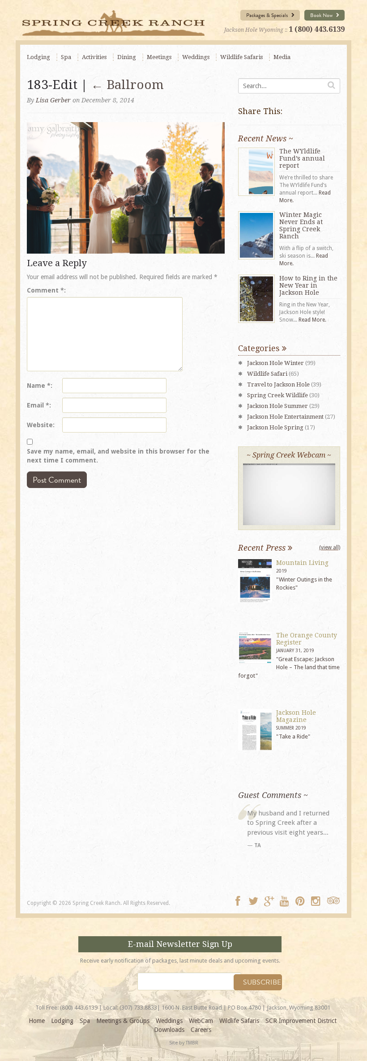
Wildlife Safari (267, 373)
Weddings (195, 57)
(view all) (329, 547)
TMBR (192, 1043)
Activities (94, 57)
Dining (126, 57)
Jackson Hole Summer (277, 406)
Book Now (322, 15)
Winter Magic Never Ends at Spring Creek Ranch (301, 225)
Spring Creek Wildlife (277, 395)
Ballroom (127, 84)
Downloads (169, 1029)
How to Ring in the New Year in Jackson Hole (308, 285)
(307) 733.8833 (138, 1007)
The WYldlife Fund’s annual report (302, 158)
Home (37, 1020)
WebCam (201, 1020)
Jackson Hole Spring (275, 427)
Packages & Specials (267, 15)
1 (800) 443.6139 (317, 29)
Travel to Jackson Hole (278, 384)
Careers (201, 1029)
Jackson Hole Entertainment (285, 416)
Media (281, 57)
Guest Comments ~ (273, 795)
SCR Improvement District (301, 1020)
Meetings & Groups (122, 1020)
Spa (66, 57)
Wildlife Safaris (241, 57)
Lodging (38, 57)
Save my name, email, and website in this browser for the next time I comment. (118, 456)
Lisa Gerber (53, 100)
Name (39, 385)
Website (40, 425)
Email (38, 405)
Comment (45, 290)
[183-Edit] (126, 187)
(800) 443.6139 (79, 1007)
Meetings (159, 57)
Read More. (312, 320)
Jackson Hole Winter (275, 363)
